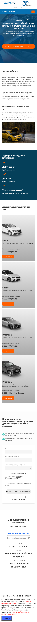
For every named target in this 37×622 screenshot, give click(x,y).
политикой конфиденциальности (14, 477)
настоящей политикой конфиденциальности (15, 613)
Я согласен (7, 618)
